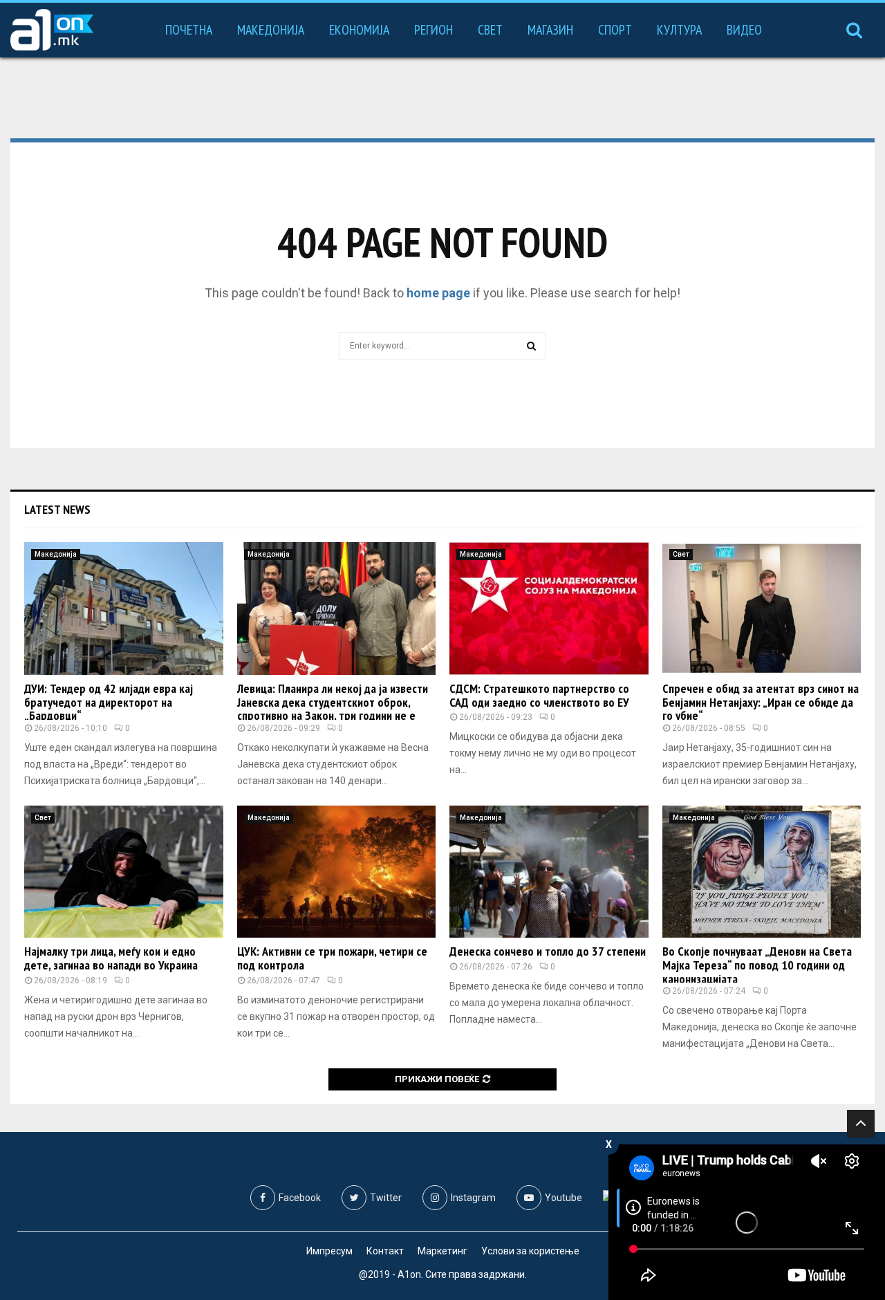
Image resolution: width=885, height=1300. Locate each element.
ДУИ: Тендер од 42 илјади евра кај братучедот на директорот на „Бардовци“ (108, 702)
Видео (744, 30)
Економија (359, 30)
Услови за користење (530, 1250)
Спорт (615, 30)
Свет (490, 30)
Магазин (550, 30)
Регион (433, 30)
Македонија (270, 30)
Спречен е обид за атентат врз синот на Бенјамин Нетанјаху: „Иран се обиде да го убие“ (760, 702)
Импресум (329, 1250)
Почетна (188, 30)
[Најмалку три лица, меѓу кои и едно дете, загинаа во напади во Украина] (123, 872)
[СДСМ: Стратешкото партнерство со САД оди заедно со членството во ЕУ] (549, 608)
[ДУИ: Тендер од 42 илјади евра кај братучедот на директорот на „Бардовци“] (123, 608)
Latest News (57, 509)
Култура (679, 30)
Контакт (385, 1250)
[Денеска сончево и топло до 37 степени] (549, 872)
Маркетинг (442, 1250)
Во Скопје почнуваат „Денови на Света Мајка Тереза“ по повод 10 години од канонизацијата (757, 965)
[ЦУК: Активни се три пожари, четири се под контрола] (336, 872)
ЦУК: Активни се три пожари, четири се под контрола (332, 958)
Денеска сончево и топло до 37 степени (547, 951)
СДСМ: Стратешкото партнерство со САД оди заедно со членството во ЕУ (539, 695)
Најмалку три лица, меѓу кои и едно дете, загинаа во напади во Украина (111, 958)
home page (438, 293)
